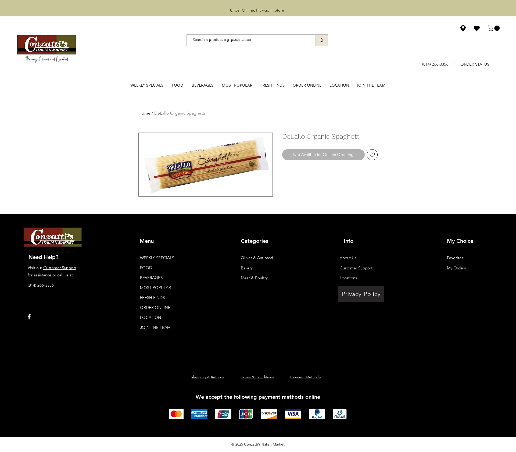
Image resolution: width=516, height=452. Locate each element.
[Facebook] (29, 316)
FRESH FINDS (152, 297)
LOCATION (150, 317)
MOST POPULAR (155, 287)
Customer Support (59, 267)
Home (144, 113)
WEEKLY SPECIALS (157, 257)
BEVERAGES (151, 277)
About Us (348, 257)
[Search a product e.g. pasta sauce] (322, 40)
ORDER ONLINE (155, 307)
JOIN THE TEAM (155, 327)
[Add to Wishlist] (372, 154)
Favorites (455, 257)
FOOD (146, 267)
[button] (494, 28)
